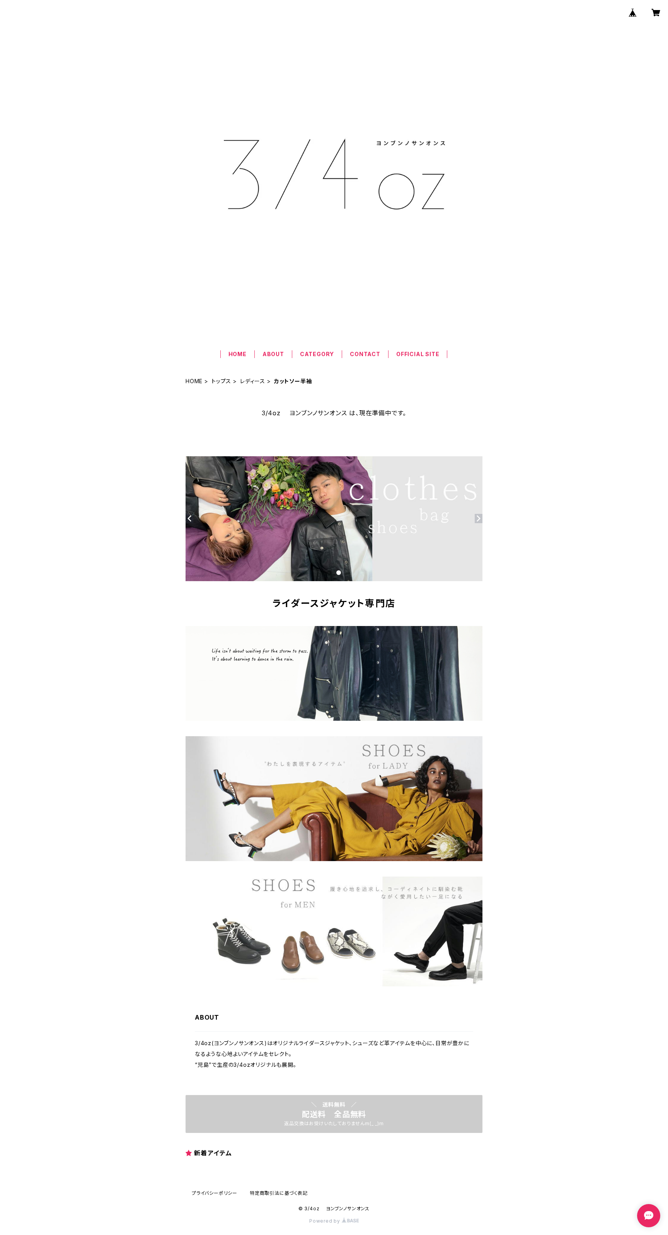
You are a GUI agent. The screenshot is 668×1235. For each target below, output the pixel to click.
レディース (252, 381)
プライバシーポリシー (214, 1193)
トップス (221, 381)
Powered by (325, 1221)
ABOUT (273, 354)
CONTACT (365, 354)
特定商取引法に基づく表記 (279, 1193)
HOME (237, 354)
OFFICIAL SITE (417, 354)
